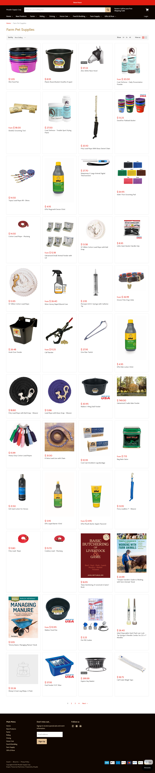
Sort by (10, 37)
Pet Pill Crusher (86, 640)
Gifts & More (110, 16)
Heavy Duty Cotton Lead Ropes (20, 456)
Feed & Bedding (79, 16)
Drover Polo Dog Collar (125, 300)
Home (8, 16)
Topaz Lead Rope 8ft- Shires (19, 200)
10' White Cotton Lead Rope (19, 304)
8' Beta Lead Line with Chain (55, 458)
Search (8, 762)
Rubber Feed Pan (51, 630)
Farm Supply (95, 16)
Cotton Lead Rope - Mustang (19, 236)
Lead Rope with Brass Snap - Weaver (58, 413)
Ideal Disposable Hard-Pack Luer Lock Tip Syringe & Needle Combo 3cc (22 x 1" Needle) (131, 635)
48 (130, 37)
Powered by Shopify (31, 767)
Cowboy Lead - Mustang (54, 551)
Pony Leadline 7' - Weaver (126, 509)
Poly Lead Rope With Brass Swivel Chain (95, 149)
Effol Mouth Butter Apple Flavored (93, 524)
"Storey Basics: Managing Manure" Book (23, 645)
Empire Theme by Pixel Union (15, 767)
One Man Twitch (87, 352)
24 (123, 37)
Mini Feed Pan (14, 82)
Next (84, 703)
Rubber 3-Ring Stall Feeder (90, 407)
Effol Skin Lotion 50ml (125, 367)
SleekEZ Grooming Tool (17, 131)
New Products (21, 16)
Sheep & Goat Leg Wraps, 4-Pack (20, 691)
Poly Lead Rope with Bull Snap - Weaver (23, 413)
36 (126, 37)
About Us (16, 762)
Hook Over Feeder (15, 352)
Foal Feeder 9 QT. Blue (53, 685)
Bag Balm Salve (122, 459)
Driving (52, 16)
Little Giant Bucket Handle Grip (128, 246)
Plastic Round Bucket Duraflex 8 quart (58, 82)
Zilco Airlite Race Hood (89, 71)
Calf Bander (49, 352)
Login (146, 16)
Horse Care (64, 16)
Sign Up (41, 741)
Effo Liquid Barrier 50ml (53, 524)
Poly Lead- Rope (15, 551)
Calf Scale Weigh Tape (125, 680)
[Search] (108, 9)
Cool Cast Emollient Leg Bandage (93, 463)
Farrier (32, 16)
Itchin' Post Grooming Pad (126, 195)
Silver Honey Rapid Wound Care (56, 304)
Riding (42, 16)
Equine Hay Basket (87, 681)
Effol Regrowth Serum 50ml (55, 209)
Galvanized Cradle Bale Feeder (128, 403)
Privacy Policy (25, 762)
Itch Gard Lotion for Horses (18, 509)
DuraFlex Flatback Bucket (126, 120)
